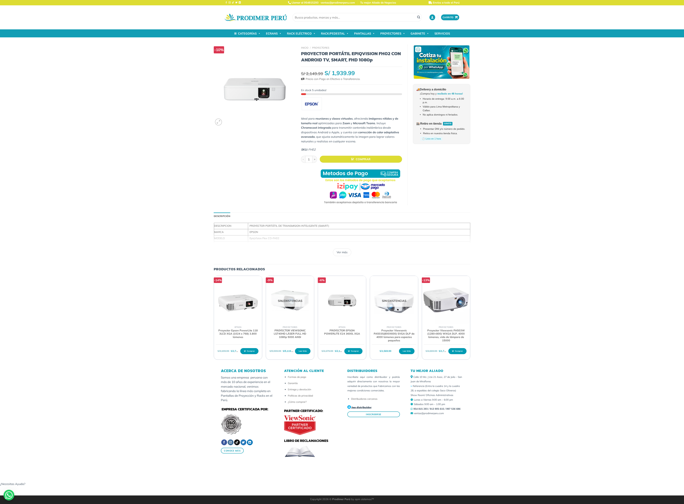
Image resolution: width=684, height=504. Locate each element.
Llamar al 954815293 (304, 2)
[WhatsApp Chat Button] (9, 495)
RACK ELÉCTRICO (299, 33)
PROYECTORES (390, 33)
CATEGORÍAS (247, 33)
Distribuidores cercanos (364, 398)
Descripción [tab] (222, 216)
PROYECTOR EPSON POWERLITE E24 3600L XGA (342, 332)
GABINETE (418, 33)
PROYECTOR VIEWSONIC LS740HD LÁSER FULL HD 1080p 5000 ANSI (290, 334)
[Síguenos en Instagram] (230, 2)
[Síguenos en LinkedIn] (240, 2)
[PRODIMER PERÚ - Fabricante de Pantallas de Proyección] (255, 17)
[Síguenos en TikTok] (233, 2)
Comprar (363, 159)
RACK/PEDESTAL (333, 33)
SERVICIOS (442, 33)
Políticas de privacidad (300, 395)
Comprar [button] (251, 351)
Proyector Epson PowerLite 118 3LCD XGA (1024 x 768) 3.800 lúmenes (238, 334)
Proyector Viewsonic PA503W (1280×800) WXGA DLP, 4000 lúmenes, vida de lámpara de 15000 (446, 335)
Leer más (303, 351)
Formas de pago (297, 376)
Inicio (305, 47)
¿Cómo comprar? (297, 401)
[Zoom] (218, 122)
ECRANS (272, 33)
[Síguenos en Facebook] (226, 2)
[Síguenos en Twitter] (236, 2)
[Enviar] (419, 17)
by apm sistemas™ (362, 499)
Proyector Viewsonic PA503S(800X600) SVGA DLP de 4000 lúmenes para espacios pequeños (394, 335)
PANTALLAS (362, 33)
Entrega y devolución (299, 389)
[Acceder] (432, 17)
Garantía (293, 383)
